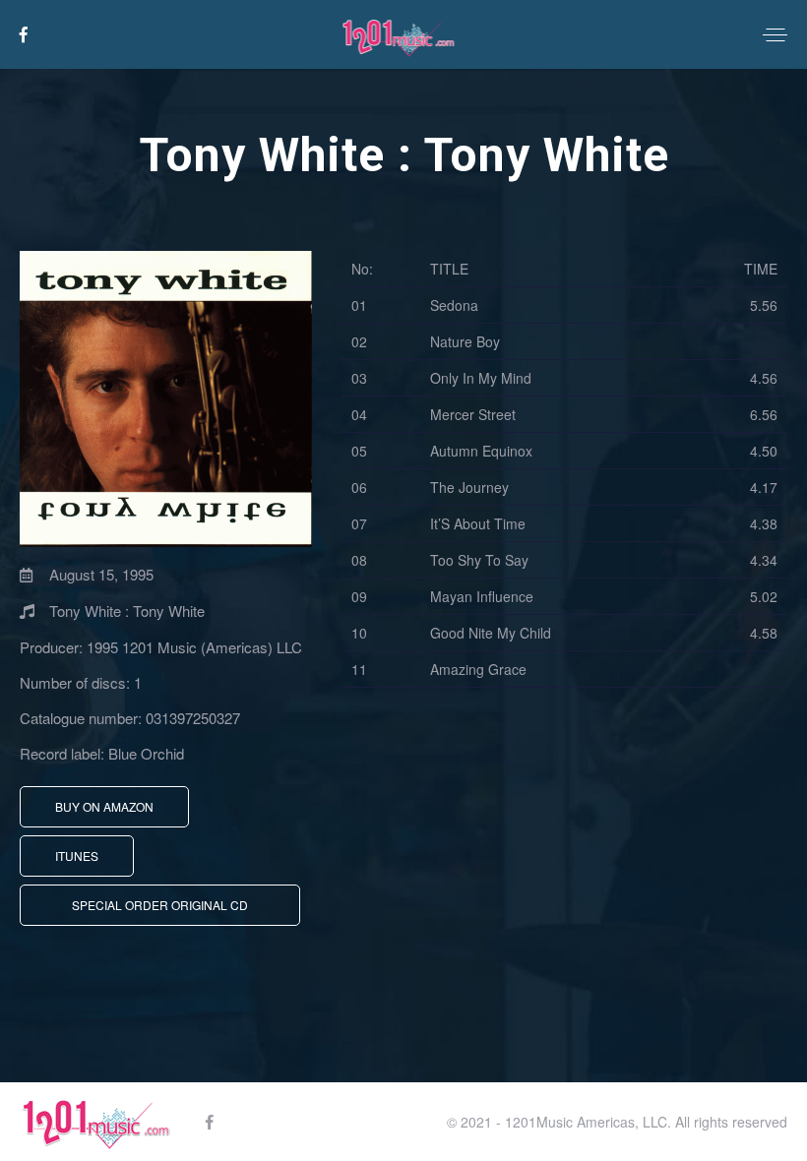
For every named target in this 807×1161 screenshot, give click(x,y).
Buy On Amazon (104, 806)
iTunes (76, 855)
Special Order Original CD (160, 904)
